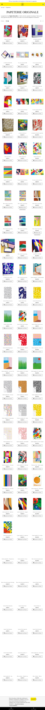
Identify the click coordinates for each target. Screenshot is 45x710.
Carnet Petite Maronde (37, 86)
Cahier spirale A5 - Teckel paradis (37, 277)
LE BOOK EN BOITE (8, 62)
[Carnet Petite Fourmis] (8, 293)
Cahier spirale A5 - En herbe (22, 371)
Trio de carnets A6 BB (22, 62)
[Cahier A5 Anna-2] (22, 148)
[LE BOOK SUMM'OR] (8, 125)
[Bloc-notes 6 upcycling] (22, 221)
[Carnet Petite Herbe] (8, 316)
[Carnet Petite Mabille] (8, 645)
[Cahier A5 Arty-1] (8, 78)
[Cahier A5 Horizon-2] (8, 172)
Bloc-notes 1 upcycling (22, 203)
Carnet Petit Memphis (7, 605)
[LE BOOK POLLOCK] (8, 269)
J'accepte (33, 699)
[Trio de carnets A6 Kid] (37, 55)
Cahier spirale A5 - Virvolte (37, 535)
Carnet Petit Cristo (22, 300)
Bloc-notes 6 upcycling (22, 228)
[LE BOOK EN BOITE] (8, 55)
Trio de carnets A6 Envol (37, 180)
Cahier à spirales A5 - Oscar (22, 418)
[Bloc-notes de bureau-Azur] (37, 551)
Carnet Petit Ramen (8, 629)
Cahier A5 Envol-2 (37, 156)
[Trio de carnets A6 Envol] (37, 172)
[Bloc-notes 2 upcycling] (8, 195)
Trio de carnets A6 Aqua (22, 109)
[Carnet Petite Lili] (37, 598)
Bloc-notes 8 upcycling (22, 277)
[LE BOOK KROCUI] (22, 125)
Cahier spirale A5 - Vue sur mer (8, 371)
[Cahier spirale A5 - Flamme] (8, 504)
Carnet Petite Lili (37, 605)
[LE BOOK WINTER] (37, 31)
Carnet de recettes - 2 (7, 535)
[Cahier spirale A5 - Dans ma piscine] (37, 340)
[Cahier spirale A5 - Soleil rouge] (37, 363)
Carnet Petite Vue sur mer (37, 324)
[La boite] (8, 246)
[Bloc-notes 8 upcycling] (22, 269)
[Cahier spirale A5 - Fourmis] (8, 387)
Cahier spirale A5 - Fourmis (7, 394)
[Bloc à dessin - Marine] (37, 692)
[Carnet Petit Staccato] (37, 621)
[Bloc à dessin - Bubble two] (22, 668)
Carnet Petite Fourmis (7, 300)
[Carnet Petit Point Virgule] (22, 316)
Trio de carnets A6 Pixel (37, 109)
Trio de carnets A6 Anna (22, 180)
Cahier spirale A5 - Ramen (37, 394)
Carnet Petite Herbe (8, 324)
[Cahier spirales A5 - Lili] (8, 433)
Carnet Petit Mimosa (37, 300)
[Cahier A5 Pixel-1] (8, 148)
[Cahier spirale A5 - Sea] (8, 668)
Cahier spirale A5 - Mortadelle (22, 441)
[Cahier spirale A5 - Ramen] (37, 387)
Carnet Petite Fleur (22, 605)
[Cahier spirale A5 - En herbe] (22, 363)
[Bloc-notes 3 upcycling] (22, 246)
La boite (7, 254)
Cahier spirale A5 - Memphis (7, 488)
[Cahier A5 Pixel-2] (8, 31)
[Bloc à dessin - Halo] (22, 692)
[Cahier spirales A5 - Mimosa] (37, 410)
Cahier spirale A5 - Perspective (8, 558)
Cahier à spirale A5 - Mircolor (7, 465)
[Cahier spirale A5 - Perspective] (8, 551)
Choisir (2, 21)
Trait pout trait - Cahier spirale (37, 465)
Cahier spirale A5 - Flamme (7, 512)
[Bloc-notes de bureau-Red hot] (22, 574)
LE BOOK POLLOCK (8, 277)
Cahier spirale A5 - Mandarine (37, 488)
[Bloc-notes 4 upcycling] (37, 195)
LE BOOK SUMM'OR (8, 133)
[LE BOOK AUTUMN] (22, 78)
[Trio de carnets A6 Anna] (22, 172)
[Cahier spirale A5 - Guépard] (22, 387)
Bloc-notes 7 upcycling (37, 228)
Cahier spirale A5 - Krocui (22, 488)
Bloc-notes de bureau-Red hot (22, 582)
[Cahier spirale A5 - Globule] (22, 340)
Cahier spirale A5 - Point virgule (37, 441)
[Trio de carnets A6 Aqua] (22, 102)
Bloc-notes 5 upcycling (7, 228)
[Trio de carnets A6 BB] (22, 55)
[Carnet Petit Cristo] (22, 293)
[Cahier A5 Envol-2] (37, 148)
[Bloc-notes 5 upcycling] (8, 221)
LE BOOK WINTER (37, 39)
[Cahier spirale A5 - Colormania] (37, 645)
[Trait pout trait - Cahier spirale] (37, 457)
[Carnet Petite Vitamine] (8, 102)
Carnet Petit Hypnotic (22, 629)
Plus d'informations (19, 703)
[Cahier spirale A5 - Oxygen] (22, 504)
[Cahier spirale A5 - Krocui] (22, 480)
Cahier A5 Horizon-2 (8, 180)
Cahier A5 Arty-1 (8, 86)
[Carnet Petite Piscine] (37, 574)
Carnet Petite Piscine (37, 582)
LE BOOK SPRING (22, 39)
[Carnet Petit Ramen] (8, 621)
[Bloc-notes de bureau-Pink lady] (8, 574)
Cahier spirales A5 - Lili (7, 441)
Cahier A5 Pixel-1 (7, 156)
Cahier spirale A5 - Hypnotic (22, 535)
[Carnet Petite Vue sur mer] (37, 316)
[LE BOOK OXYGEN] (37, 246)
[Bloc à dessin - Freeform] (8, 692)
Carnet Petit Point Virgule (22, 324)
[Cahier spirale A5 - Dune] (22, 551)
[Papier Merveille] (22, 4)
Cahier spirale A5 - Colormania (37, 652)
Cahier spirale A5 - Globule (22, 347)
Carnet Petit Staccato (37, 629)
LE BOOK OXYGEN (37, 254)
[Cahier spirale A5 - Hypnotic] (22, 527)
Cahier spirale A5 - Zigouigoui (8, 418)
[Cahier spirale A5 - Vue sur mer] (8, 363)
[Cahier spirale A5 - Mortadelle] (22, 433)
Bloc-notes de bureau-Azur (37, 558)
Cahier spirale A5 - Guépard (22, 394)
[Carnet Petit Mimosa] (37, 293)
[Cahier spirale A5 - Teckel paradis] (37, 269)
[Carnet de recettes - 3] (22, 645)
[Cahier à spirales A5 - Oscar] (22, 410)
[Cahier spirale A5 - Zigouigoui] (8, 410)
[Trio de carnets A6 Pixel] (37, 102)
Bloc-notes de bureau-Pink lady (7, 582)
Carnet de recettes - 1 (37, 512)
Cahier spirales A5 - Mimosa (37, 418)
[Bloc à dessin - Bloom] (37, 668)
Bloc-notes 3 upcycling (22, 254)
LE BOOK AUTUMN (22, 86)
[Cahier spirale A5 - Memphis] (8, 480)
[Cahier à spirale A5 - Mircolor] (8, 457)
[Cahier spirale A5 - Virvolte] (37, 527)
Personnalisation (13, 705)
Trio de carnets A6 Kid (37, 62)
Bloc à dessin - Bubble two (22, 676)
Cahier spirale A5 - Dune (22, 558)
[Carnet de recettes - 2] (8, 527)
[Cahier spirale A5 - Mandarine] (37, 480)
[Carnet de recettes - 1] (37, 504)
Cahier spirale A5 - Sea (7, 676)
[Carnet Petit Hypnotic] (22, 621)
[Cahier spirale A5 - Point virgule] (37, 433)
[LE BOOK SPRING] (22, 31)
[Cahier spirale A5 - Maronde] (22, 457)
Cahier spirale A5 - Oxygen (22, 512)
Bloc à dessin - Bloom (37, 676)
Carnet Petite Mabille (7, 652)
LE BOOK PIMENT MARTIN (37, 133)
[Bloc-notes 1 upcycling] (22, 195)
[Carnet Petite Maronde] (37, 78)
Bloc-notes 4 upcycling (37, 203)
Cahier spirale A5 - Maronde (22, 465)
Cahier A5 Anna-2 (22, 156)
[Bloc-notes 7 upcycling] (37, 221)
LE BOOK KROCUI (22, 133)
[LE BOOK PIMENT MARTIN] (37, 125)
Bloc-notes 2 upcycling (7, 203)
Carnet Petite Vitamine (8, 109)
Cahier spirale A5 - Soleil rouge (37, 371)
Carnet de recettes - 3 (22, 652)
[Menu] (2, 4)
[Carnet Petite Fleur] (22, 598)
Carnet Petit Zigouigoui (8, 347)
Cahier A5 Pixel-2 (7, 39)
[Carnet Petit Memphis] (8, 598)
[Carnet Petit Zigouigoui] (8, 340)
